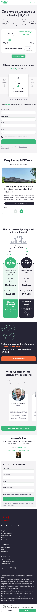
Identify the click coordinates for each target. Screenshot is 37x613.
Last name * (6, 475)
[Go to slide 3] (15, 100)
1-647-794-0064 (21, 447)
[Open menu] (34, 2)
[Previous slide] (15, 211)
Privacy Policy (25, 575)
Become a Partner (24, 450)
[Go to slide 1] (11, 100)
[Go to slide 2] (13, 100)
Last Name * (5, 116)
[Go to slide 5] (20, 100)
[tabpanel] (18, 126)
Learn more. (30, 607)
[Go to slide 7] (24, 100)
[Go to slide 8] (26, 100)
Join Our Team (12, 450)
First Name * (5, 110)
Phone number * (7, 488)
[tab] (18, 85)
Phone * (3, 129)
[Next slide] (21, 211)
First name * (6, 468)
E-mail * (3, 123)
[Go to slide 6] (22, 100)
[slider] (9, 40)
